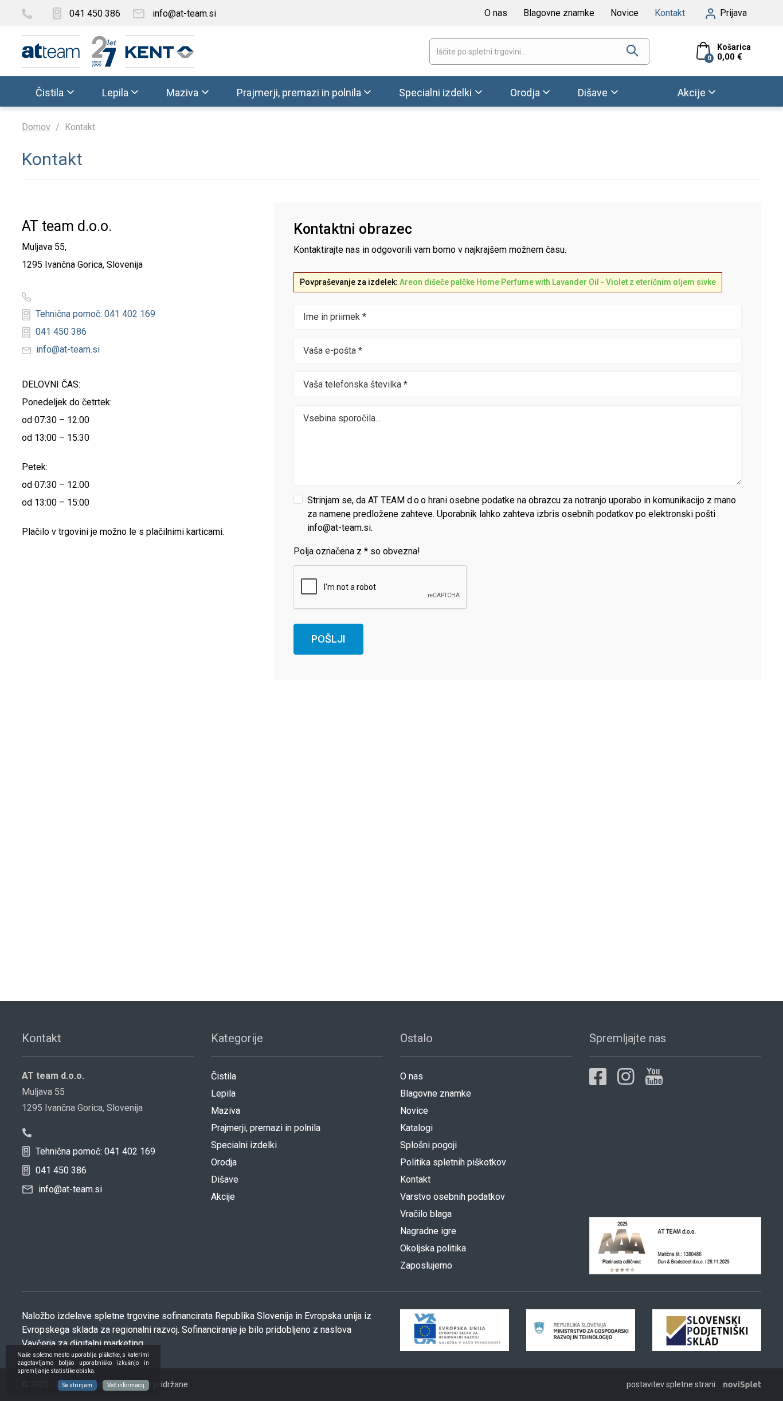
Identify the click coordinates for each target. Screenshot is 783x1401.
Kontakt (670, 12)
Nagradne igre (428, 1231)
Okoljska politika (433, 1248)
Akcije (692, 92)
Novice (624, 12)
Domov (36, 127)
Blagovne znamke (558, 12)
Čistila (50, 92)
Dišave (593, 92)
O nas (495, 12)
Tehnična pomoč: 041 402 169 (94, 313)
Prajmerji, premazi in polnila (299, 92)
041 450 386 (60, 331)
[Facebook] (597, 1076)
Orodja (525, 92)
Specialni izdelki (435, 92)
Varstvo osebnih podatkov (452, 1196)
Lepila (115, 92)
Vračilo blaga (426, 1213)
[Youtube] (654, 1076)
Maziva (182, 92)
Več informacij (125, 1385)
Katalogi (416, 1127)
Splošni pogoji (428, 1145)
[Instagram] (626, 1076)
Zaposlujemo (426, 1265)
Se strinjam (77, 1385)
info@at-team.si (67, 349)
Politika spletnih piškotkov (453, 1162)
